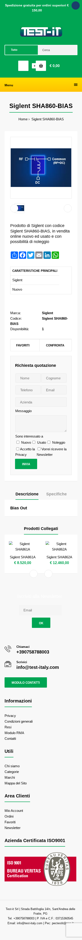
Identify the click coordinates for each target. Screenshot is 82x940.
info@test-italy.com (37, 667)
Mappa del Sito (16, 783)
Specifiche (56, 494)
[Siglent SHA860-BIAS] (41, 167)
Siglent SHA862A (59, 557)
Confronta (55, 345)
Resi (8, 727)
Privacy (10, 716)
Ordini (9, 816)
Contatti (10, 738)
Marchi (10, 777)
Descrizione (26, 494)
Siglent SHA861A (23, 557)
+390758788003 (32, 651)
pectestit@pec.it (63, 923)
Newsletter (12, 828)
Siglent (47, 313)
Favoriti (23, 345)
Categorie (12, 772)
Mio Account (14, 811)
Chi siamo (12, 766)
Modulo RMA (14, 733)
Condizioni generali (19, 721)
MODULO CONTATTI (26, 682)
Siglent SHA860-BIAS (47, 119)
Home (23, 119)
